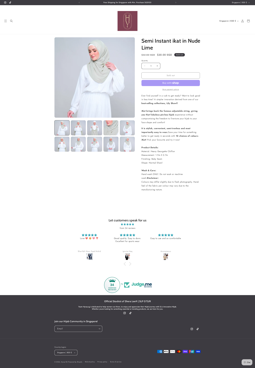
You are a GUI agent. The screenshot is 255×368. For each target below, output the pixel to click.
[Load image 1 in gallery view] (61, 127)
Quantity (144, 60)
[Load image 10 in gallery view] (127, 144)
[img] (127, 224)
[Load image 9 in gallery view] (110, 144)
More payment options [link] (170, 89)
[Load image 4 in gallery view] (110, 127)
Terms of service (116, 362)
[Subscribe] (99, 329)
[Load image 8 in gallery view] (94, 144)
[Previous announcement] (79, 2)
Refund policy (90, 362)
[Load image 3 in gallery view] (94, 127)
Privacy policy (102, 362)
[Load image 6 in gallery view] (61, 144)
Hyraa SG (64, 362)
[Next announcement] (176, 2)
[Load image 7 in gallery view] (78, 144)
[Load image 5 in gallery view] (127, 127)
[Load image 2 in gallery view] (78, 127)
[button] (5, 21)
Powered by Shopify (75, 362)
